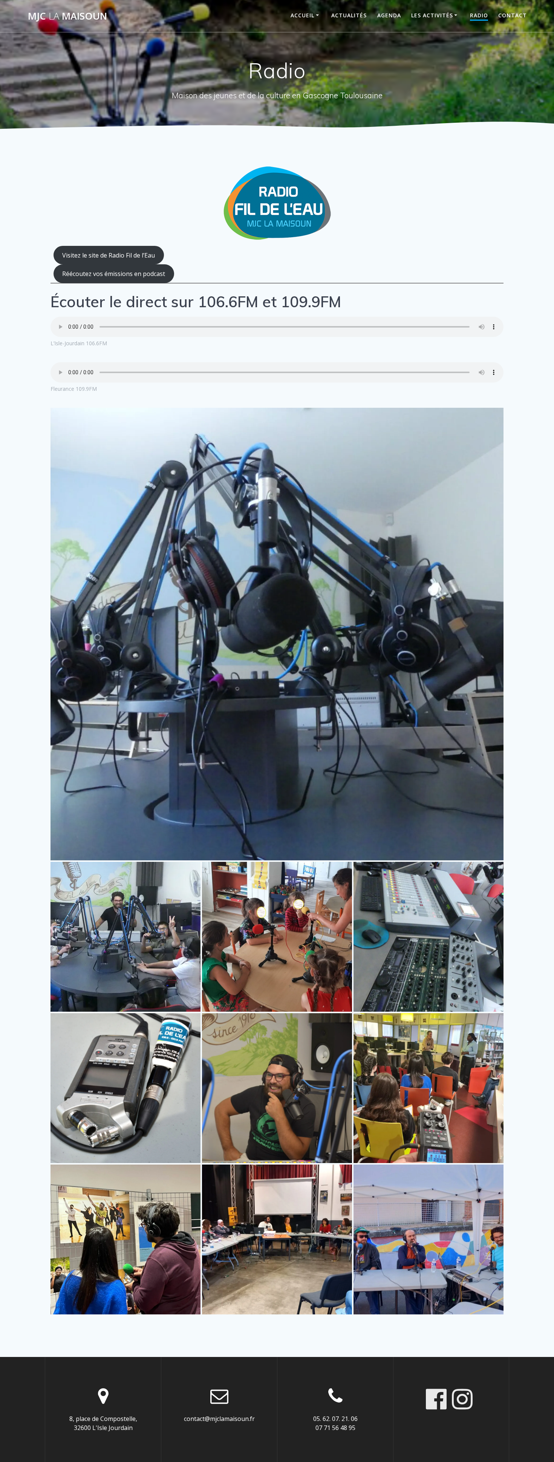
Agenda (389, 15)
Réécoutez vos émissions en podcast (113, 274)
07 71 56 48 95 (335, 1428)
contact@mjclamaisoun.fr (219, 1419)
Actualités (349, 15)
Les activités (432, 15)
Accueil (302, 15)
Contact (512, 15)
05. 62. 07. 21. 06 (335, 1419)
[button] (277, 634)
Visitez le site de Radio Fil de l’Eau (108, 255)
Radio (479, 15)
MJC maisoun (67, 16)
